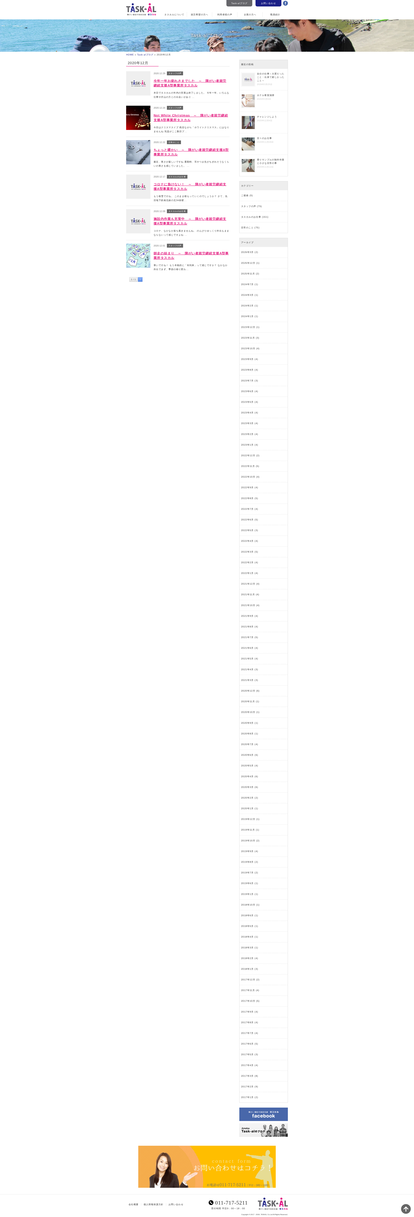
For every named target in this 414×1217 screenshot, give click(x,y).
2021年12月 (248, 583)
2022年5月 (247, 530)
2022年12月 (248, 455)
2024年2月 (247, 305)
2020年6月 (247, 755)
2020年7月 (247, 744)
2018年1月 (247, 969)
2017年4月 (247, 1065)
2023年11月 (248, 337)
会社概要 (134, 1204)
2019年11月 (248, 829)
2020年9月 (247, 723)
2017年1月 (247, 1097)
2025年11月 (248, 273)
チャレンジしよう (267, 116)
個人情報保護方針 (153, 1204)
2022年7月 (247, 509)
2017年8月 (247, 1022)
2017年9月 (247, 1011)
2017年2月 (247, 1086)
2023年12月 (248, 327)
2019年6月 (247, 883)
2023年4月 (247, 412)
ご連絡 (245, 195)
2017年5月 (247, 1054)
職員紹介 (275, 14)
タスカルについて (174, 14)
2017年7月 (247, 1033)
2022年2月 (247, 562)
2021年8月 (247, 626)
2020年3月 (247, 787)
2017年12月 (248, 979)
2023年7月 (247, 380)
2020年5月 (247, 765)
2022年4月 (247, 541)
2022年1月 (247, 573)
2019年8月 (247, 862)
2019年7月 (247, 872)
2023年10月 (248, 348)
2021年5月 (247, 658)
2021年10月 (248, 605)
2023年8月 (247, 369)
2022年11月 (248, 466)
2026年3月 (247, 252)
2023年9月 (247, 359)
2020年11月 (248, 701)
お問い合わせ (268, 3)
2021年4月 (247, 669)
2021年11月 (248, 594)
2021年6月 (247, 648)
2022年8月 (247, 498)
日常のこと (247, 227)
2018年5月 (247, 926)
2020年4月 (247, 776)
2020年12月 (248, 690)
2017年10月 (248, 1001)
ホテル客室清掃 (265, 95)
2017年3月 (247, 1076)
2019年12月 (248, 819)
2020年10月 (248, 712)
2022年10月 (248, 476)
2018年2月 (247, 958)
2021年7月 (247, 637)
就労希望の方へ (199, 14)
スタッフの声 (248, 206)
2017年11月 (248, 990)
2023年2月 (247, 434)
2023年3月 (247, 423)
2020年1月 (247, 808)
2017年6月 (247, 1043)
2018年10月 (248, 904)
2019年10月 (248, 840)
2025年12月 (248, 263)
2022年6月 (247, 519)
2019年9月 (247, 851)
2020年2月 (247, 797)
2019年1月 (247, 894)
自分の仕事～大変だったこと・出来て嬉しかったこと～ (270, 77)
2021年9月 (247, 616)
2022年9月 (247, 487)
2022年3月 (247, 551)
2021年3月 (247, 680)
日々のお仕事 (264, 138)
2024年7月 (247, 284)
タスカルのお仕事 (251, 217)
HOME (130, 54)
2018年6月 (247, 915)
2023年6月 (247, 391)
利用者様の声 (224, 14)
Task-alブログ (239, 3)
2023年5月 (247, 402)
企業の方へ (250, 14)
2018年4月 (247, 936)
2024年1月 (247, 316)
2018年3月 (247, 947)
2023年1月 (247, 444)
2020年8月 (247, 733)
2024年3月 (247, 295)
